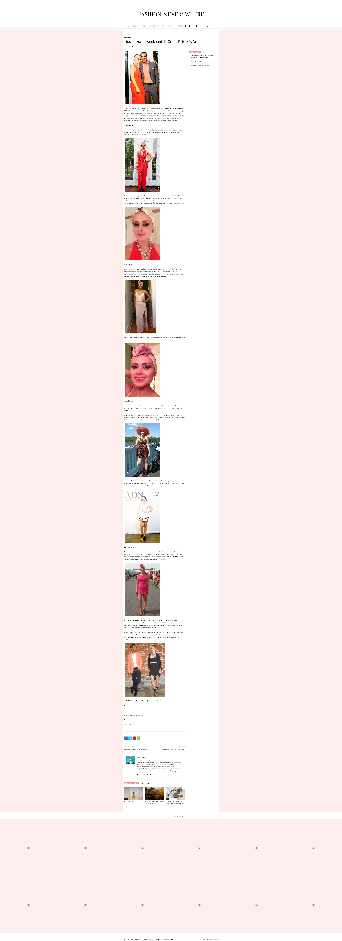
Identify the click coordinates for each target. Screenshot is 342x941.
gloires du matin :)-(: (129, 801)
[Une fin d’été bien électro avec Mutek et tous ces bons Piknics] (154, 793)
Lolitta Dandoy (129, 46)
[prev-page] (125, 807)
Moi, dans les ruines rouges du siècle (201, 65)
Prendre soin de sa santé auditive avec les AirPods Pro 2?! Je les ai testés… (202, 56)
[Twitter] (130, 738)
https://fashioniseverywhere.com (144, 760)
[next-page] (128, 807)
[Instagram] (141, 775)
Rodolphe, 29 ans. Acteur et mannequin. (173, 749)
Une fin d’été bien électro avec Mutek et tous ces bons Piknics (154, 802)
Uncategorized (128, 37)
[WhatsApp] (138, 738)
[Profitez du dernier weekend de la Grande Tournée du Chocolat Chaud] (175, 793)
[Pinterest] (134, 738)
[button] (207, 26)
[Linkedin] (144, 775)
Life (167, 799)
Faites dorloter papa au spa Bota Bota (135, 749)
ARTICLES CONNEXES (131, 783)
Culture (126, 799)
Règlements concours (212, 939)
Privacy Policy (202, 939)
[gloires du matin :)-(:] (133, 793)
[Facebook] (126, 738)
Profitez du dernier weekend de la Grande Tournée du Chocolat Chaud (175, 802)
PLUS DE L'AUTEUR (145, 783)
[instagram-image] (28, 847)
